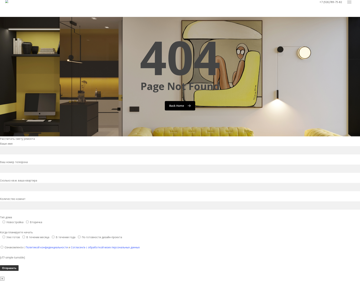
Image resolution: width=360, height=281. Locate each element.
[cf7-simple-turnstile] (12, 257)
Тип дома (21, 219)
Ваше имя (6, 143)
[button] (349, 2)
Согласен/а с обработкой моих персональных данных (105, 247)
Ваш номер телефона (14, 162)
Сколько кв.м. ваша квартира (18, 180)
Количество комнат (13, 199)
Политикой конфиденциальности (47, 247)
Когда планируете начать (61, 234)
